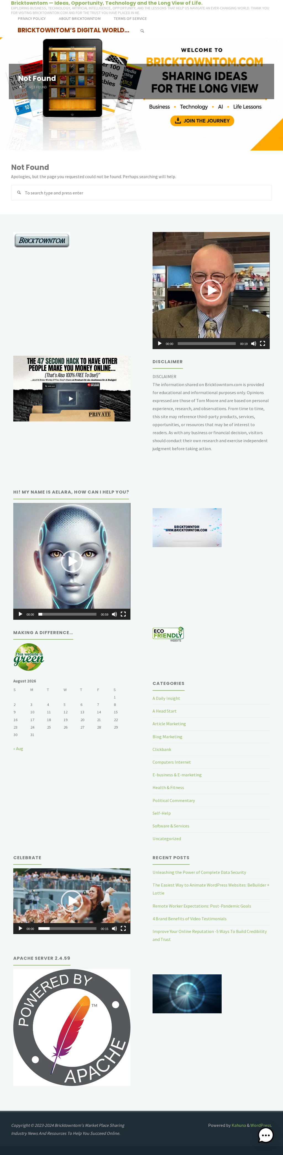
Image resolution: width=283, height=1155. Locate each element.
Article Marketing (169, 723)
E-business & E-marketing (177, 774)
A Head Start (165, 711)
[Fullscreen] (262, 343)
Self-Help (162, 813)
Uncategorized (167, 838)
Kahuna (238, 1125)
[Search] (142, 31)
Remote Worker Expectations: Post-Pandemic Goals (202, 906)
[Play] (160, 343)
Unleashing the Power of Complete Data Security (199, 872)
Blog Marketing (167, 736)
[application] (211, 290)
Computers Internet (172, 762)
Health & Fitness (168, 787)
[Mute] (253, 343)
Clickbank (162, 749)
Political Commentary (174, 800)
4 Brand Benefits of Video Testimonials (190, 918)
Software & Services (171, 826)
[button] (211, 290)
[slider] (206, 343)
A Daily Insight (166, 698)
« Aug (18, 748)
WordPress (260, 1125)
